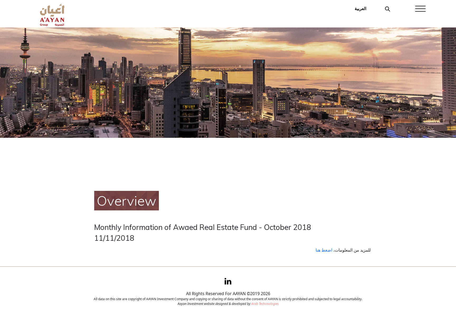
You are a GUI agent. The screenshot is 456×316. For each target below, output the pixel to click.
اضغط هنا (324, 250)
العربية (360, 8)
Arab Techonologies (265, 303)
